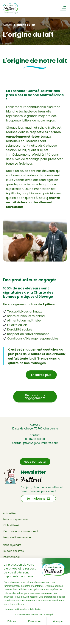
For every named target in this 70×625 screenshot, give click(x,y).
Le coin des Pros (13, 551)
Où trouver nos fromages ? (20, 531)
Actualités (9, 513)
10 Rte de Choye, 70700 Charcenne (35, 428)
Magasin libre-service (17, 537)
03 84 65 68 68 (35, 439)
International (11, 557)
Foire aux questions (15, 519)
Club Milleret (11, 525)
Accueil (7, 25)
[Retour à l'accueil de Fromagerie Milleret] (12, 8)
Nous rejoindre (12, 545)
